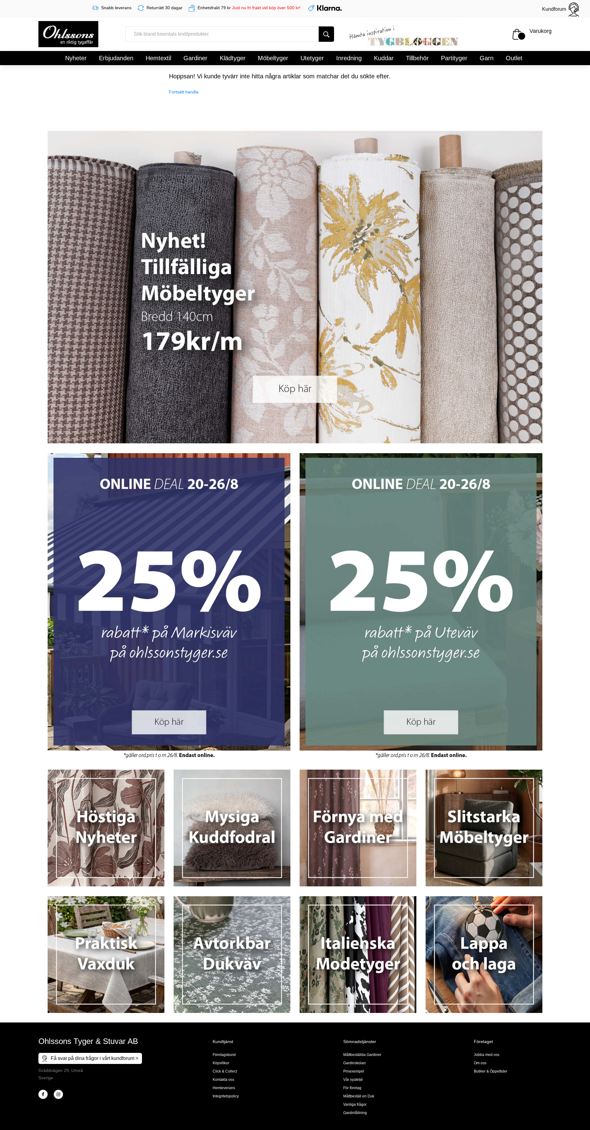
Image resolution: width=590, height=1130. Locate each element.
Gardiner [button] (195, 58)
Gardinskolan (354, 1063)
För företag (352, 1088)
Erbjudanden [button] (116, 58)
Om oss (480, 1063)
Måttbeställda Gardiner (362, 1055)
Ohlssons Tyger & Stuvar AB (88, 1041)
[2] (43, 1094)
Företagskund (224, 1055)
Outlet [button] (514, 58)
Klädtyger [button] (233, 58)
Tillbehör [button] (417, 58)
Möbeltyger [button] (273, 58)
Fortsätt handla (184, 91)
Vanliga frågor (355, 1104)
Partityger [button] (454, 58)
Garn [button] (487, 58)
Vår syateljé (353, 1079)
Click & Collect (225, 1071)
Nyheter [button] (76, 58)
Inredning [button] (349, 58)
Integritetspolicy (226, 1096)
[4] (58, 1094)
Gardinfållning (355, 1113)
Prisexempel (353, 1071)
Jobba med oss (486, 1055)
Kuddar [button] (384, 58)
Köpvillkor (221, 1063)
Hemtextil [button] (158, 58)
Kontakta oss (223, 1079)
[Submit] (326, 34)
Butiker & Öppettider (490, 1071)
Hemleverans (224, 1088)
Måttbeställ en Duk (358, 1096)
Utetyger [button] (312, 58)
